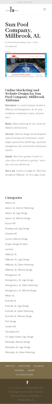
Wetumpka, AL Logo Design (17, 347)
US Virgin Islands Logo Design (19, 336)
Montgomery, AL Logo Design (19, 280)
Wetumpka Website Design (17, 342)
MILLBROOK (39, 366)
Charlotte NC (11, 233)
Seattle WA (10, 326)
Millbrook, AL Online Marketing (19, 264)
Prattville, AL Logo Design (17, 306)
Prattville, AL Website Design (18, 316)
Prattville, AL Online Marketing (19, 311)
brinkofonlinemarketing (17, 42)
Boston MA (10, 223)
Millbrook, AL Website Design (18, 269)
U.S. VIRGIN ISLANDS (24, 375)
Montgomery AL (13, 275)
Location (9, 249)
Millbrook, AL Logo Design (17, 259)
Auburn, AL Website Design (17, 218)
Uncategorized (11, 46)
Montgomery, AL (26, 399)
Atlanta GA (10, 203)
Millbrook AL (11, 254)
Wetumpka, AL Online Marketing (20, 352)
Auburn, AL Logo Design (16, 213)
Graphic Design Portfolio (16, 244)
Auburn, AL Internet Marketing (19, 208)
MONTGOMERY (24, 366)
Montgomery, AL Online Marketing (21, 285)
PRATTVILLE (10, 366)
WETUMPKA (19, 370)
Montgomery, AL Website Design (20, 290)
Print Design (10, 321)
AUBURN (31, 370)
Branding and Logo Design (17, 228)
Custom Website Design (16, 239)
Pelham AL (10, 295)
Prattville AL (10, 300)
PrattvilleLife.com (35, 387)
